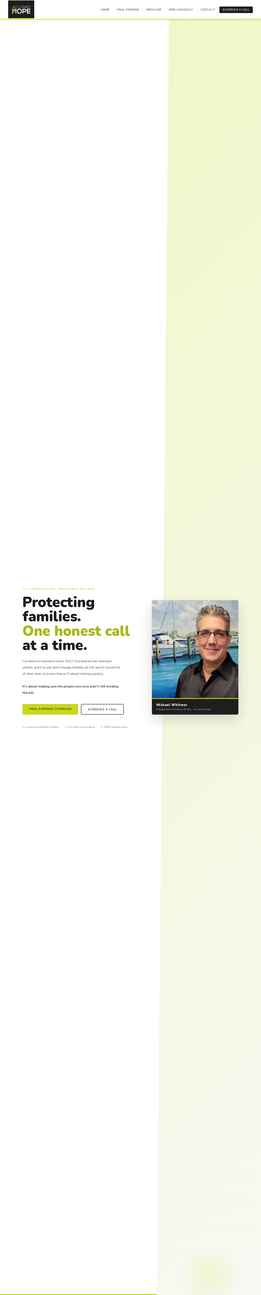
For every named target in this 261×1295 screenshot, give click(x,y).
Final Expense (128, 10)
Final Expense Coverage (50, 709)
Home (105, 10)
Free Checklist (181, 10)
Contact (207, 10)
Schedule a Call (236, 10)
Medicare (153, 10)
